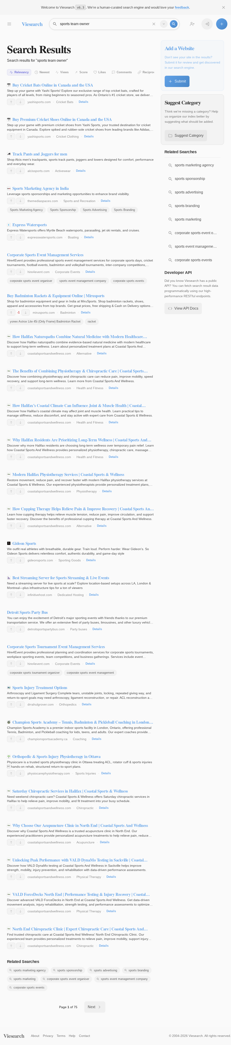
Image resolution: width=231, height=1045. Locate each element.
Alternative (84, 353)
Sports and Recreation (79, 201)
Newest (44, 72)
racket (92, 321)
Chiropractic (85, 808)
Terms (61, 1036)
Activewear (63, 171)
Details (83, 102)
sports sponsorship (69, 970)
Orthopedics (67, 704)
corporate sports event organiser (31, 280)
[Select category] (164, 24)
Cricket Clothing (67, 136)
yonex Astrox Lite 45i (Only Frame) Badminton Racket (45, 321)
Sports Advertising (95, 210)
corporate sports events (128, 280)
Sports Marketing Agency (26, 210)
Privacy (48, 1036)
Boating (73, 237)
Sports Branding (124, 210)
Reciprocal (150, 72)
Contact (84, 1036)
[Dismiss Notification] (223, 7)
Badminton (68, 312)
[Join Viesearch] (192, 24)
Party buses (78, 629)
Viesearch (32, 24)
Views (64, 72)
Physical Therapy (88, 877)
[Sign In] (207, 24)
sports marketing (24, 979)
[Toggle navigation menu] (9, 24)
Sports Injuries (85, 773)
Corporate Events (67, 272)
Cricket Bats (64, 102)
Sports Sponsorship (63, 210)
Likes (102, 72)
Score (83, 72)
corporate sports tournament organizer (35, 672)
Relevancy (21, 72)
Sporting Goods (69, 560)
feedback (182, 7)
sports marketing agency (30, 970)
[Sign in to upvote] (11, 102)
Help (72, 1036)
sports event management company (82, 280)
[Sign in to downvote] (20, 102)
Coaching (79, 739)
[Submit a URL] (221, 24)
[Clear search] (154, 24)
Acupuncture (85, 842)
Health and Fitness (89, 388)
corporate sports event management (90, 672)
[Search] (174, 24)
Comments (124, 72)
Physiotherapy (86, 491)
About (35, 1036)
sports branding (139, 970)
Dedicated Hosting (71, 595)
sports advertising (105, 970)
